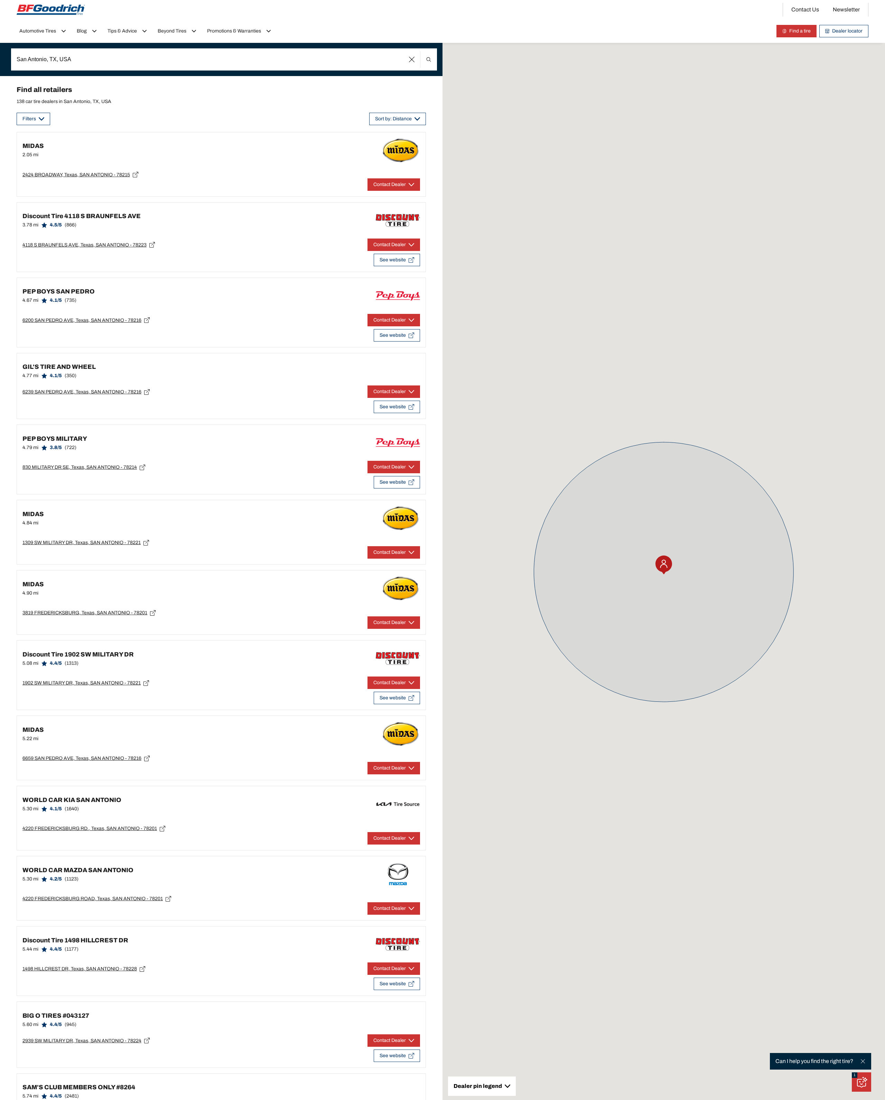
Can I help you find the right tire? (814, 1061)
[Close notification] (863, 1061)
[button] (411, 59)
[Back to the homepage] (51, 9)
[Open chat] (861, 1082)
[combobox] (224, 59)
